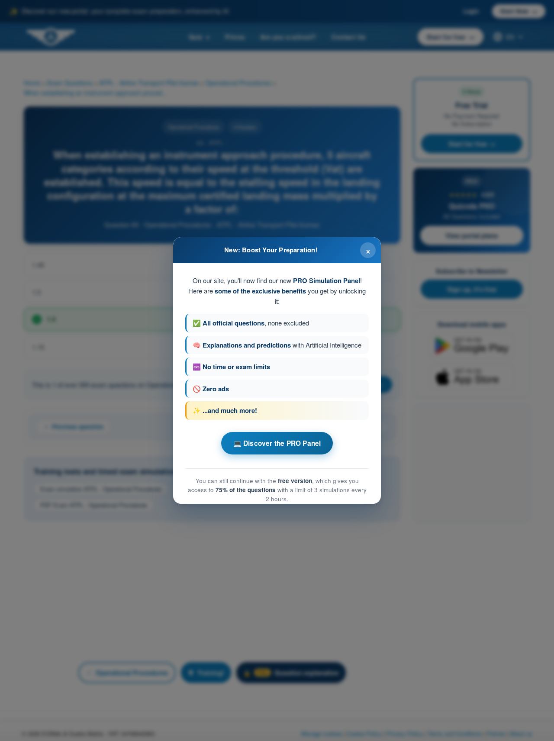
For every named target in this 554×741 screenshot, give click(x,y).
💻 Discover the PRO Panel (277, 443)
